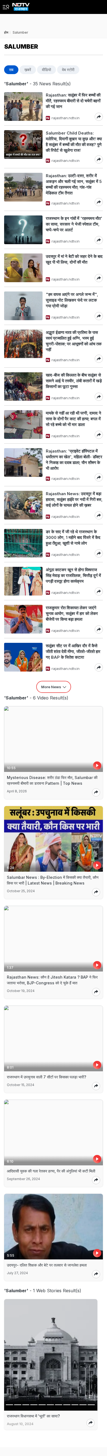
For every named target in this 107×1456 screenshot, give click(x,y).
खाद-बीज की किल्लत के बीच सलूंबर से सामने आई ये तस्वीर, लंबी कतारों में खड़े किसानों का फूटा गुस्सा (74, 380)
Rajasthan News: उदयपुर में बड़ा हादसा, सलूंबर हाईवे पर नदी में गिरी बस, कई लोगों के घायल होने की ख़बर (74, 499)
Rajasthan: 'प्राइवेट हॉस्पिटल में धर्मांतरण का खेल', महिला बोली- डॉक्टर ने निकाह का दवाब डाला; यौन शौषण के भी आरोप (74, 459)
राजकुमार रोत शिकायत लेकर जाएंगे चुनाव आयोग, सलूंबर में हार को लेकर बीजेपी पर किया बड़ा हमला (72, 613)
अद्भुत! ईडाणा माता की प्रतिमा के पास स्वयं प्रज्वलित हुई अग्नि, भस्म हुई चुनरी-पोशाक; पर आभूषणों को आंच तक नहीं (74, 341)
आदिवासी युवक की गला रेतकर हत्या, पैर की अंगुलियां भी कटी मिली (51, 1171)
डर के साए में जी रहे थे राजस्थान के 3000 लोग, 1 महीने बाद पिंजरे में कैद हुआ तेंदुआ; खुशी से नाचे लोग (73, 537)
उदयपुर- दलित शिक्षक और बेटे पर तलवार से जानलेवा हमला (47, 1265)
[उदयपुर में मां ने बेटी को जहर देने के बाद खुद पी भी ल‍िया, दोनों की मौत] (23, 267)
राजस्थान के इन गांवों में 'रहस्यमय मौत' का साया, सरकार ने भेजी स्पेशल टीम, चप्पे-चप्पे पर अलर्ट (74, 224)
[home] (21, 5)
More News (51, 687)
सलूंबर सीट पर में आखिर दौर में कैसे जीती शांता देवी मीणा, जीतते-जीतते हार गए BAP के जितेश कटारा (73, 651)
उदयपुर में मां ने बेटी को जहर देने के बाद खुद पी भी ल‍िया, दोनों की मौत (74, 259)
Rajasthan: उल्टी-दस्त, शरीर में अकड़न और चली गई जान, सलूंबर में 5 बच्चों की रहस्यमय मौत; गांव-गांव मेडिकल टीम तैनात (74, 184)
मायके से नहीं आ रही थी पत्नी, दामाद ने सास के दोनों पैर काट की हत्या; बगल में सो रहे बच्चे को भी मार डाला (73, 418)
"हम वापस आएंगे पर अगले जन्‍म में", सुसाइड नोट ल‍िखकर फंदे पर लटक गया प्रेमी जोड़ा (72, 300)
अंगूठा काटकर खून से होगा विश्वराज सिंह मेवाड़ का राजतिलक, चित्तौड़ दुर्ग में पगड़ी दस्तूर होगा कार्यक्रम (73, 575)
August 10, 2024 (20, 1424)
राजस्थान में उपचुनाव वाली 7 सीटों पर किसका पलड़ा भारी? (46, 1077)
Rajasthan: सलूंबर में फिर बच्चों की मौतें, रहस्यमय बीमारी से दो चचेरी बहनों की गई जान (73, 100)
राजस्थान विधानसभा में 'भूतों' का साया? (33, 1416)
